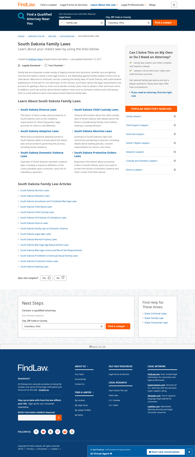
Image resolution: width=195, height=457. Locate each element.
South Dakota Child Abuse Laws (36, 206)
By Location (80, 400)
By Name (79, 415)
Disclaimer (42, 449)
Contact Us (79, 384)
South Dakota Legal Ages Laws (35, 233)
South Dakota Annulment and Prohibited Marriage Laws (48, 201)
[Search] (174, 5)
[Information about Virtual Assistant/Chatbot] (111, 453)
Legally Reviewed (31, 65)
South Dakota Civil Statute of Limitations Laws (43, 217)
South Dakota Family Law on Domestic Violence (44, 228)
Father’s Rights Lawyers (138, 143)
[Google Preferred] (72, 431)
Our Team (79, 374)
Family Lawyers (133, 116)
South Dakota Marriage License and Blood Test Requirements (51, 250)
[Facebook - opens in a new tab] (36, 431)
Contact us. (44, 390)
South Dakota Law (67, 36)
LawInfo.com (154, 406)
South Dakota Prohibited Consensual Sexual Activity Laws (49, 255)
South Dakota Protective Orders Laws (95, 154)
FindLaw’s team (35, 59)
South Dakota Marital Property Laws (38, 239)
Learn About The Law (36, 36)
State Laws (52, 36)
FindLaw (21, 36)
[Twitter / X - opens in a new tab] (50, 431)
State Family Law (153, 318)
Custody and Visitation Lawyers (141, 160)
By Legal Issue (81, 405)
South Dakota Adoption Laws (40, 131)
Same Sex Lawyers (135, 134)
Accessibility (80, 379)
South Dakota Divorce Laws (38, 109)
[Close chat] (189, 452)
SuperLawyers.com (156, 385)
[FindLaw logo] (28, 5)
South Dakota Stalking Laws (34, 266)
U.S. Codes (113, 405)
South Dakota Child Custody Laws (96, 109)
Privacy (30, 449)
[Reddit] (64, 431)
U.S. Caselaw (114, 400)
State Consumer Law (156, 322)
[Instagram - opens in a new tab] (57, 431)
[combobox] (82, 23)
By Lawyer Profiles (83, 410)
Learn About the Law (118, 390)
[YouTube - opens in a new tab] (43, 431)
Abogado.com (154, 395)
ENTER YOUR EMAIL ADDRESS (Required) (36, 412)
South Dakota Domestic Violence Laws (42, 154)
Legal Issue (65, 17)
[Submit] (59, 418)
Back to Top (99, 346)
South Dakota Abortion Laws (93, 131)
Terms (20, 449)
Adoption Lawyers (135, 151)
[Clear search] (102, 23)
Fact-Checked (55, 65)
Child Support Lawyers (137, 125)
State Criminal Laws (155, 313)
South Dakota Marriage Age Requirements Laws (44, 244)
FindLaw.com (154, 374)
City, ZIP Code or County (118, 17)
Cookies (54, 449)
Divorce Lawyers (134, 169)
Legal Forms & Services (119, 374)
